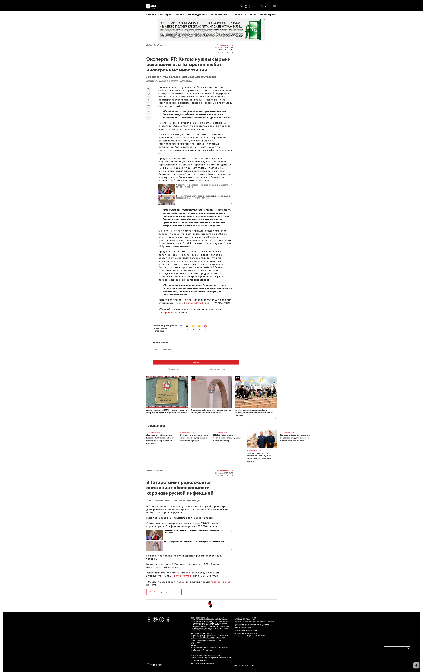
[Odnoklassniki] (161, 619)
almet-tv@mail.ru (196, 302)
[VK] (149, 619)
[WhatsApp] (148, 105)
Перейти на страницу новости (162, 592)
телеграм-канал (168, 312)
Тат (253, 7)
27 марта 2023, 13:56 (224, 47)
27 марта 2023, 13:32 (224, 473)
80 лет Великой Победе (243, 14)
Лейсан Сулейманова (156, 45)
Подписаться (397, 655)
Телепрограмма (218, 14)
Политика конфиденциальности (202, 663)
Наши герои (165, 14)
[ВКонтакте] (148, 89)
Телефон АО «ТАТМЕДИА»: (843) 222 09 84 (250, 636)
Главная (151, 14)
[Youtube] (155, 619)
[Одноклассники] (148, 100)
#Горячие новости (224, 45)
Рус (242, 7)
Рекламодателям (197, 14)
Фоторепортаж (267, 14)
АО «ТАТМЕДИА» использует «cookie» (204, 655)
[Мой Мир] (148, 111)
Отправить (196, 362)
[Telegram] (148, 94)
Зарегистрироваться (218, 369)
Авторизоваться (173, 369)
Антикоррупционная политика (246, 633)
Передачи (179, 14)
